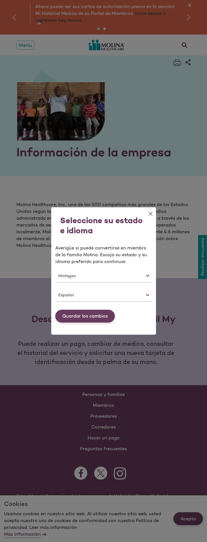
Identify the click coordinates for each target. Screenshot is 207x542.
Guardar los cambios (85, 316)
